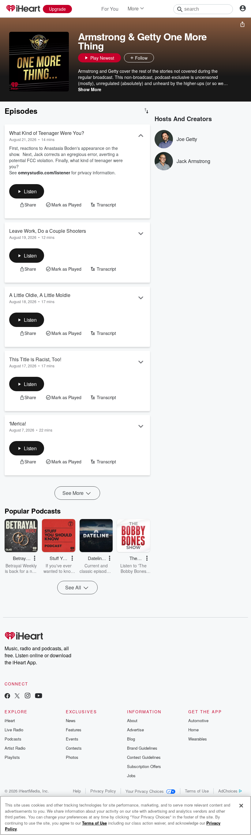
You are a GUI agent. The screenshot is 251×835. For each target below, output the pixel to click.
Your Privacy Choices (145, 791)
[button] (160, 58)
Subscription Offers (144, 766)
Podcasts (13, 739)
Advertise (135, 730)
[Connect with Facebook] (7, 696)
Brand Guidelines (142, 748)
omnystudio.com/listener (44, 172)
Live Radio (14, 730)
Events (72, 739)
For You (109, 8)
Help (77, 791)
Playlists (12, 757)
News (71, 720)
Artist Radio (15, 748)
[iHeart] (23, 9)
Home (193, 730)
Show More (89, 89)
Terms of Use (197, 791)
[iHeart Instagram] (27, 696)
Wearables (197, 739)
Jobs (131, 775)
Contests (74, 748)
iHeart (10, 720)
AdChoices (228, 791)
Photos (72, 757)
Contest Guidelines (144, 757)
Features (73, 730)
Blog (131, 739)
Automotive (198, 720)
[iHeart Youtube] (38, 696)
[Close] (241, 805)
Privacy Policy (103, 791)
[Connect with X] (17, 696)
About (132, 720)
